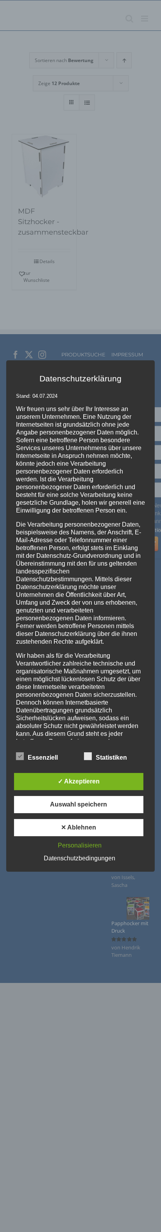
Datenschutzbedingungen (79, 858)
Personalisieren (80, 845)
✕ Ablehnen (78, 827)
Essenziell (43, 757)
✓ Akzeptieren (79, 781)
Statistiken (111, 757)
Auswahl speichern (78, 804)
